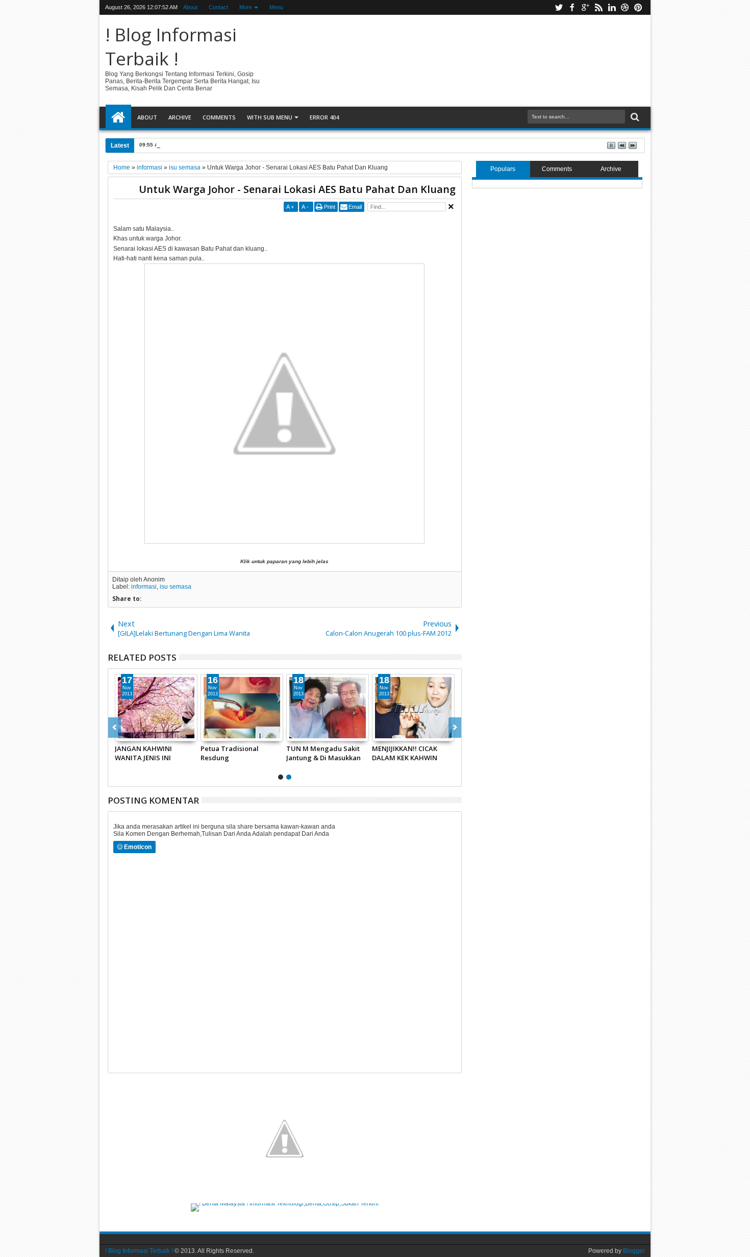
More (245, 7)
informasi (144, 586)
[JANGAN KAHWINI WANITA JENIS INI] (156, 707)
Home (118, 117)
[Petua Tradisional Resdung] (242, 707)
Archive (179, 117)
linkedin (611, 7)
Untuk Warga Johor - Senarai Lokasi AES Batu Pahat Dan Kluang (297, 189)
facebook (572, 7)
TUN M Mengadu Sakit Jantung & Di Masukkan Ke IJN (323, 753)
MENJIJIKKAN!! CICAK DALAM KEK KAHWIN (404, 753)
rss (598, 7)
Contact (218, 7)
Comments (219, 117)
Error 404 (324, 117)
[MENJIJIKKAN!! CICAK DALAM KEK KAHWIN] (413, 707)
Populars (502, 169)
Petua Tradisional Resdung (230, 753)
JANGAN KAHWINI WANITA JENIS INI (143, 753)
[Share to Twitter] (134, 733)
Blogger (634, 1250)
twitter (558, 7)
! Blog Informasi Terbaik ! (171, 46)
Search (634, 117)
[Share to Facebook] (123, 733)
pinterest (638, 7)
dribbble (625, 7)
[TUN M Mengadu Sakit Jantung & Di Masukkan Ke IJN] (327, 707)
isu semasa (175, 586)
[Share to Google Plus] (145, 733)
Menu (276, 7)
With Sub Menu (269, 117)
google (585, 7)
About (190, 7)
